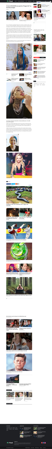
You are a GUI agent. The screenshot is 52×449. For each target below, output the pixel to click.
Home (7, 4)
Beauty (9, 4)
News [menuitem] (33, 1)
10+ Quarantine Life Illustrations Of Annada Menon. (41, 432)
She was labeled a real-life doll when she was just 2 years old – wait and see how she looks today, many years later (19, 399)
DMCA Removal (37, 447)
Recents (43, 57)
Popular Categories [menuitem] (21, 1)
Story (7, 430)
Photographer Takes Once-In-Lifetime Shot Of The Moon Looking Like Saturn (27, 428)
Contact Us (44, 447)
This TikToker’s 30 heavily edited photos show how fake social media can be (41, 68)
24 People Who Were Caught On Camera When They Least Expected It (41, 60)
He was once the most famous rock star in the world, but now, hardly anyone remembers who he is (41, 76)
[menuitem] (42, 1)
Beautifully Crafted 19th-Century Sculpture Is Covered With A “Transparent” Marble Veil (27, 399)
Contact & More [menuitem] (38, 1)
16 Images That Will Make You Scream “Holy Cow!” (41, 64)
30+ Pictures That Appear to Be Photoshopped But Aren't (28, 435)
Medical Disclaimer (27, 447)
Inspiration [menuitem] (30, 1)
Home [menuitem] (16, 1)
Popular (36, 57)
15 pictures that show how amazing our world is (27, 432)
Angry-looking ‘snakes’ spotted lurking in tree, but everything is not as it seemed (10, 399)
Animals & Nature (36, 83)
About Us (41, 447)
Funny (43, 83)
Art (11, 427)
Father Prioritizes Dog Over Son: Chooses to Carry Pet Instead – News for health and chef (41, 72)
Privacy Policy (32, 447)
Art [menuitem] (26, 1)
